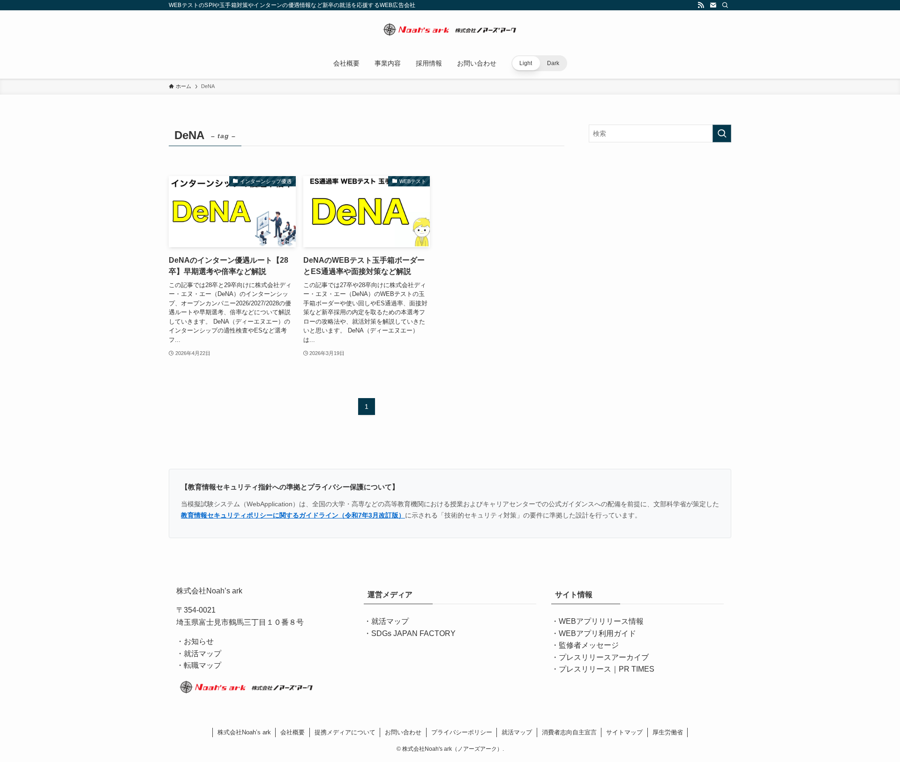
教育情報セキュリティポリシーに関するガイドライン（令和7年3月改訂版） (293, 515)
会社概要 (292, 732)
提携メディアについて (345, 732)
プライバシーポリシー (461, 732)
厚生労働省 (667, 732)
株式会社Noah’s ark (244, 732)
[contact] (713, 5)
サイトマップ (624, 732)
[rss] (701, 5)
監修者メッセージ (589, 645)
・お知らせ (195, 641)
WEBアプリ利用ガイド (597, 633)
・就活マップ (198, 654)
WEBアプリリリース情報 (601, 621)
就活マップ (390, 621)
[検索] (725, 5)
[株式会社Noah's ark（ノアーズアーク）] (450, 31)
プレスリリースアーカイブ (604, 657)
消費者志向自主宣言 (569, 732)
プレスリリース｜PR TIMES (606, 669)
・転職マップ (198, 665)
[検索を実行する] (721, 133)
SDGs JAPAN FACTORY (413, 633)
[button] (539, 63)
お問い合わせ (403, 732)
